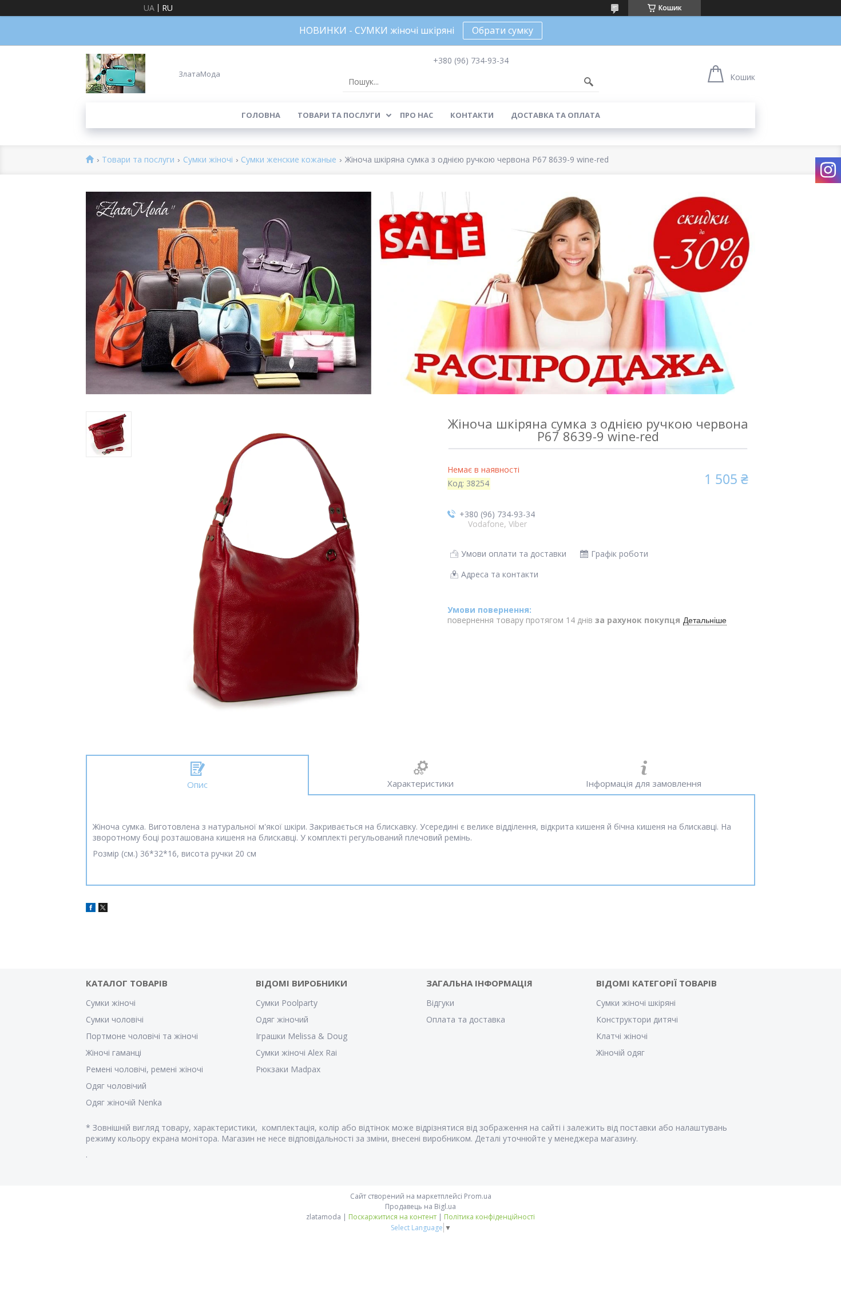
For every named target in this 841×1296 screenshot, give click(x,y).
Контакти (472, 115)
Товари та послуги (338, 115)
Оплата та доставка (465, 1019)
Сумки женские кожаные (288, 160)
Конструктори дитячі (637, 1019)
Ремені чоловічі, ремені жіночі (144, 1069)
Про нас (416, 115)
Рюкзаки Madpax (288, 1069)
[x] (103, 908)
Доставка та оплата (555, 115)
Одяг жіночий (282, 1019)
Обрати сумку (502, 30)
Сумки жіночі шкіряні (636, 1002)
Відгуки (440, 1002)
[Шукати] (588, 82)
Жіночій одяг (620, 1052)
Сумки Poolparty (287, 1002)
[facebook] (91, 908)
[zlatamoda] (115, 73)
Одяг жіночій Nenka (124, 1102)
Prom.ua (477, 1196)
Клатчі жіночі (622, 1036)
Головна (260, 115)
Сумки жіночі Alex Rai (296, 1052)
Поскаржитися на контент (392, 1217)
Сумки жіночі (208, 160)
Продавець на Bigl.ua (420, 1206)
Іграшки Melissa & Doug (301, 1036)
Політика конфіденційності (489, 1217)
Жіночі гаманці (113, 1052)
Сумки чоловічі (115, 1019)
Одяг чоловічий (116, 1085)
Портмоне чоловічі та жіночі (142, 1036)
